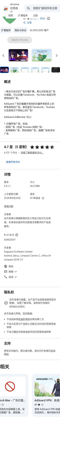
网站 (11, 266)
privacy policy (16, 306)
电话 (11, 276)
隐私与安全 (20, 30)
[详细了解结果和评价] (16, 235)
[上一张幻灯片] (3, 55)
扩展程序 (6, 30)
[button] (18, 56)
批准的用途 (24, 319)
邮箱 (11, 271)
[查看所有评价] (13, 162)
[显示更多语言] (43, 198)
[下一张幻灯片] (56, 55)
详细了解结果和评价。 (32, 152)
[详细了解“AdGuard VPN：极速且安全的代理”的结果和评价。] (42, 405)
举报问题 (8, 206)
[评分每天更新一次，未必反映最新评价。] (48, 18)
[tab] (11, 15)
